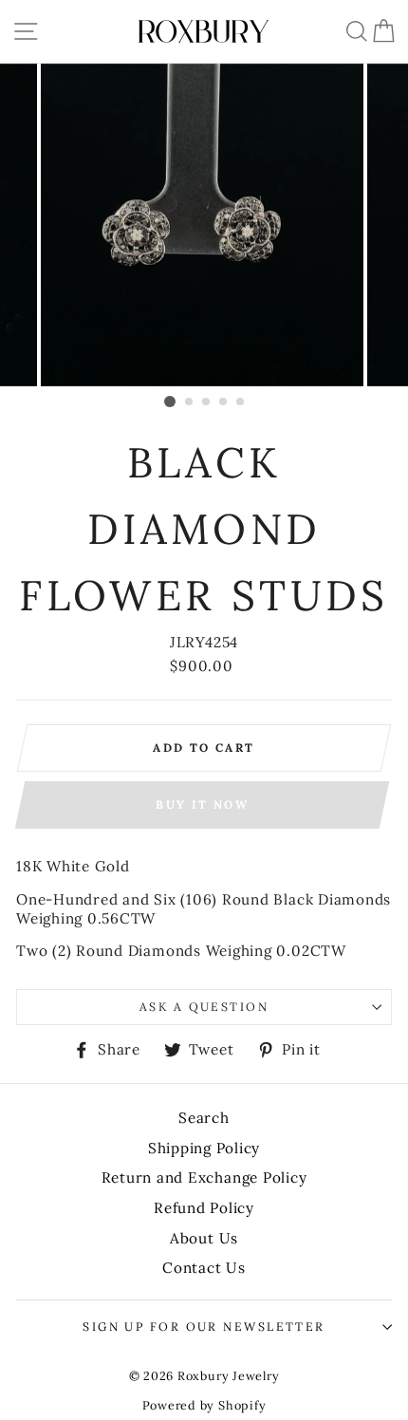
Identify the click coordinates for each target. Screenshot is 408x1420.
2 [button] (190, 402)
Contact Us (204, 1268)
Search (204, 1118)
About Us (204, 1238)
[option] (204, 225)
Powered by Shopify (204, 1404)
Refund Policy (204, 1208)
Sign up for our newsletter (204, 1326)
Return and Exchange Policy (204, 1177)
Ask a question (204, 1007)
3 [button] (207, 402)
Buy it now (202, 804)
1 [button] (170, 401)
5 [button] (241, 402)
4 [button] (224, 402)
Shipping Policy (204, 1148)
